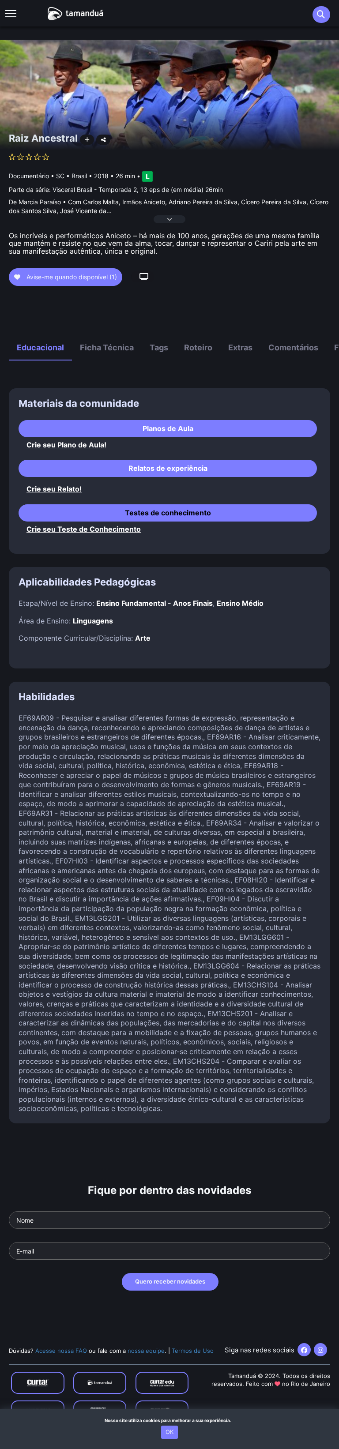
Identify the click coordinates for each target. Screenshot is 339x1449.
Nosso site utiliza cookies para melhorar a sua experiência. (170, 1420)
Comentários (293, 347)
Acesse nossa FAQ (61, 1350)
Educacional (40, 347)
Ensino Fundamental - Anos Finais (154, 603)
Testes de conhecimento (168, 512)
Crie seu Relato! (54, 489)
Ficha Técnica (107, 347)
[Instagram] (320, 1349)
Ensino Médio (240, 603)
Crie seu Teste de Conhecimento (83, 529)
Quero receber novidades (170, 1281)
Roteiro (198, 347)
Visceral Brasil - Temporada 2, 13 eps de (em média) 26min (138, 189)
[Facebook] (304, 1349)
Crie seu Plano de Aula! (66, 445)
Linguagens (93, 620)
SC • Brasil (71, 176)
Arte (143, 638)
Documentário (29, 176)
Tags (159, 347)
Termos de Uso (193, 1350)
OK (169, 1431)
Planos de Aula (168, 428)
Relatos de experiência (167, 468)
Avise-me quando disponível (71, 277)
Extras (240, 347)
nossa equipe (146, 1350)
